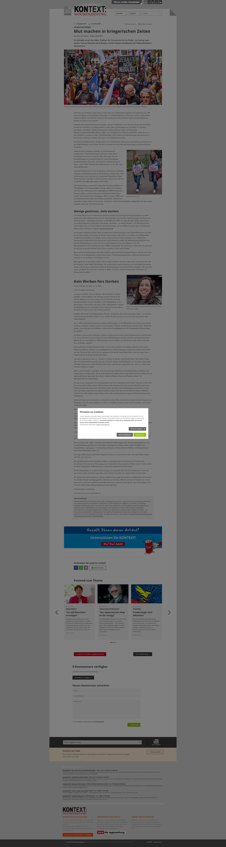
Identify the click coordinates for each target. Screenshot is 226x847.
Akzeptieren (140, 435)
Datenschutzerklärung (102, 424)
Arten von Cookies (136, 429)
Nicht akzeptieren (125, 435)
